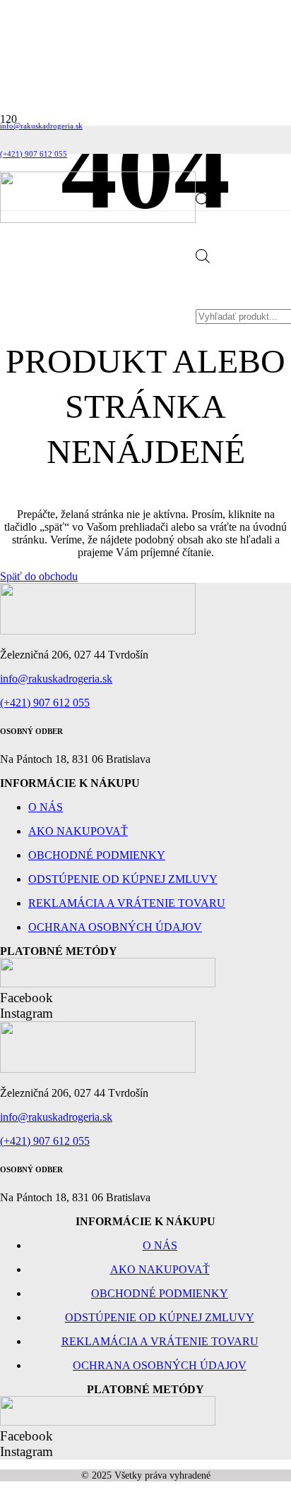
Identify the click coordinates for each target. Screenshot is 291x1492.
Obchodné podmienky (96, 855)
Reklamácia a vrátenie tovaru (126, 903)
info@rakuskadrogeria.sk (56, 679)
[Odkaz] (98, 219)
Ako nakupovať (78, 831)
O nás (45, 807)
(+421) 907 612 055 (45, 703)
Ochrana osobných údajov (115, 927)
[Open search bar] (203, 203)
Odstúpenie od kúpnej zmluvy (123, 879)
